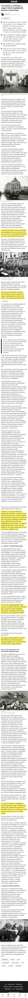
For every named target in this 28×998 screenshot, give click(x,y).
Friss (14, 996)
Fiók (25, 996)
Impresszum (19, 984)
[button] (5, 960)
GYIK (6, 984)
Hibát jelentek (11, 984)
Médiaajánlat (8, 989)
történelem (6, 14)
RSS (13, 989)
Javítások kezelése (8, 986)
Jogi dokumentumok (18, 986)
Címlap (8, 996)
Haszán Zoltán (7, 13)
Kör (20, 996)
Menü (2, 996)
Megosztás (6, 18)
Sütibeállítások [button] (19, 989)
